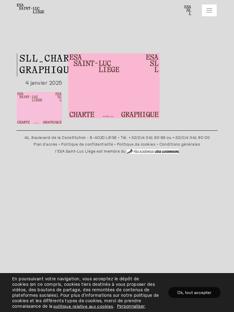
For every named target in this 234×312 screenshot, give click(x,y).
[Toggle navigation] (209, 10)
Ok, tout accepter (194, 292)
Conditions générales (179, 144)
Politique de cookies (136, 144)
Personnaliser (131, 306)
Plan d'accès (45, 144)
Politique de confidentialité (87, 144)
